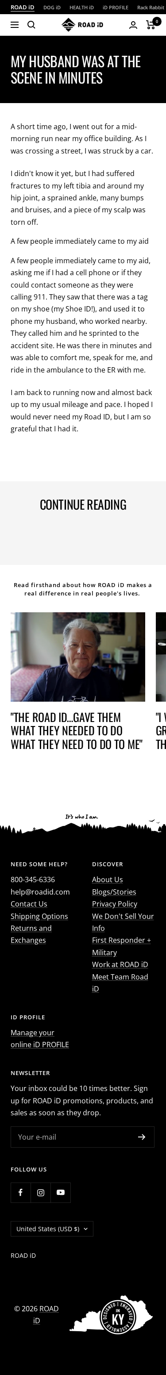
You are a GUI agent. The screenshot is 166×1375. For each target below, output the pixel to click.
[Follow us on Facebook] (21, 1192)
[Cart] (150, 24)
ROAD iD (23, 7)
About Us (107, 879)
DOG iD (52, 7)
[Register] (142, 1137)
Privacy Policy (114, 904)
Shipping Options (39, 916)
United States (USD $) (47, 1229)
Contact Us (29, 904)
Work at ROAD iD (120, 964)
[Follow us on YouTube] (60, 1192)
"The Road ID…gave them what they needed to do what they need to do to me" (77, 730)
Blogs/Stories (114, 892)
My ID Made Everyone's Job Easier (74, 531)
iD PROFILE (115, 7)
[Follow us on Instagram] (40, 1192)
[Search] (31, 25)
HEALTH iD (81, 7)
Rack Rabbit (150, 7)
